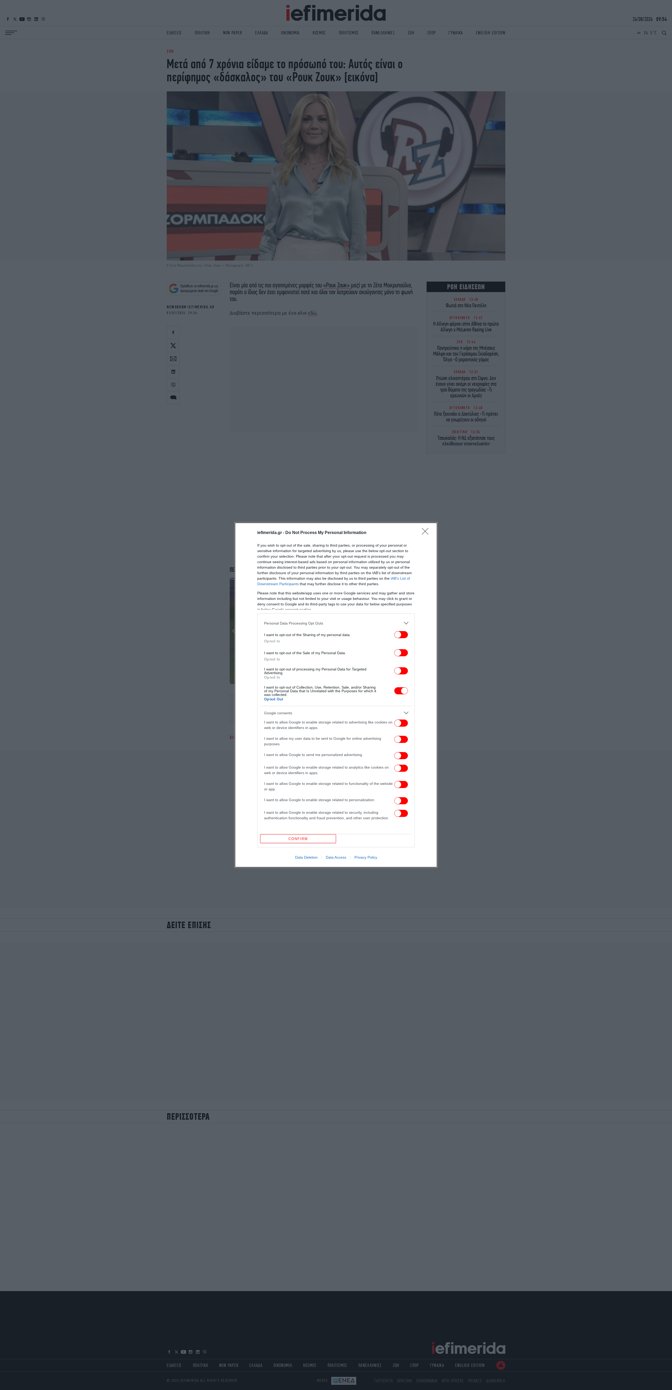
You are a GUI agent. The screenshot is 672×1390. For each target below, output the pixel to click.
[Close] (427, 533)
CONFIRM (298, 839)
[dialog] (336, 695)
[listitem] (336, 623)
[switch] (401, 634)
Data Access (336, 857)
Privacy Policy (365, 857)
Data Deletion (306, 857)
